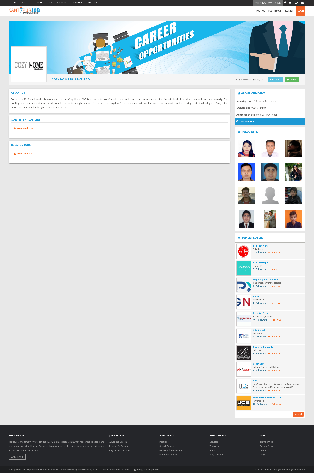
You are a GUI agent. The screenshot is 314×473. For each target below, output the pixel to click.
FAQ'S (263, 454)
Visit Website (246, 121)
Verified (293, 79)
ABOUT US (27, 2)
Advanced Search (118, 441)
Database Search (168, 454)
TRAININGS (77, 2)
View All (298, 414)
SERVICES (40, 2)
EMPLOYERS (92, 2)
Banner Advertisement (170, 450)
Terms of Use (266, 441)
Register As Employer (119, 450)
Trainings (214, 446)
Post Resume (274, 10)
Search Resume (167, 446)
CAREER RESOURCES (58, 2)
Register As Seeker (118, 446)
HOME (14, 2)
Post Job (260, 10)
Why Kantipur (216, 454)
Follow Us (276, 79)
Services (214, 441)
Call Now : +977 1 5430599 (268, 3)
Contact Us (265, 450)
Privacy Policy (266, 446)
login (301, 10)
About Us (214, 450)
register (289, 10)
